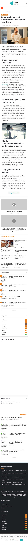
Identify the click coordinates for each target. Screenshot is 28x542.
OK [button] (21, 539)
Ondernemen (8, 12)
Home (3, 12)
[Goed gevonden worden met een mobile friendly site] (21, 258)
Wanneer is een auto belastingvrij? (17, 290)
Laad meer (14, 310)
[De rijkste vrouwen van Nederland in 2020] (4, 286)
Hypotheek (4, 332)
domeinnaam (5, 84)
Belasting (4, 334)
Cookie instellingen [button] (14, 539)
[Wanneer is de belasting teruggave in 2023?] (4, 279)
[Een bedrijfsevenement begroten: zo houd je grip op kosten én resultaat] (4, 428)
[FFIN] (14, 3)
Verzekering (4, 328)
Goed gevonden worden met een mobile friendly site (20, 264)
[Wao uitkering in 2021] (4, 298)
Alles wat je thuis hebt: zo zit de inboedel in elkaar (16, 451)
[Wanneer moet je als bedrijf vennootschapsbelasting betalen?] (21, 243)
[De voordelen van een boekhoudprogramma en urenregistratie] (7, 258)
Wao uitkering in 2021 (14, 296)
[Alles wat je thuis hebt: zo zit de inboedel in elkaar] (4, 452)
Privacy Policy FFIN (5, 503)
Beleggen (4, 326)
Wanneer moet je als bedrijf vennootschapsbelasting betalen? (21, 249)
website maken (11, 91)
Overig (3, 321)
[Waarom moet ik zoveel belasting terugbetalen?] (4, 304)
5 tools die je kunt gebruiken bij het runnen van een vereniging (7, 249)
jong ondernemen (14, 193)
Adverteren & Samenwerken (7, 505)
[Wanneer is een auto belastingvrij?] (4, 292)
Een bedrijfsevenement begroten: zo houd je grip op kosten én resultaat (18, 425)
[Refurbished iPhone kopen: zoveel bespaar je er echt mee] (4, 436)
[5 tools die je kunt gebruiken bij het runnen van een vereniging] (7, 243)
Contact (2, 508)
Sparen (3, 330)
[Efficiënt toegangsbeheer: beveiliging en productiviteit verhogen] (4, 444)
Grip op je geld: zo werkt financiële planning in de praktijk (13, 484)
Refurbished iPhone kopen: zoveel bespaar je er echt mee (17, 434)
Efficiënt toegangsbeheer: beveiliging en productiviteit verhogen (16, 442)
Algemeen (4, 323)
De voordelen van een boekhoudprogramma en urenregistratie (7, 264)
